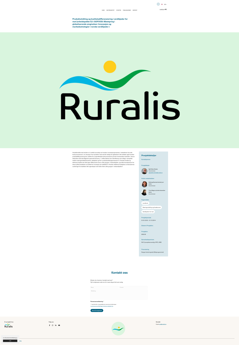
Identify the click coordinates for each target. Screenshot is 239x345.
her (16, 337)
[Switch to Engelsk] (162, 4)
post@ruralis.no (162, 324)
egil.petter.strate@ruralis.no (156, 172)
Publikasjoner (127, 10)
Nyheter (118, 10)
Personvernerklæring (97, 301)
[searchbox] (158, 4)
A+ (165, 4)
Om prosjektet (110, 10)
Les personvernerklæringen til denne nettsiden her (101, 306)
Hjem (103, 10)
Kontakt (135, 10)
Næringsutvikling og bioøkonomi (152, 207)
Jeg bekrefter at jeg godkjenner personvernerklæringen (104, 304)
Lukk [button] (10, 340)
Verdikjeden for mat (148, 212)
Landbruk (145, 203)
